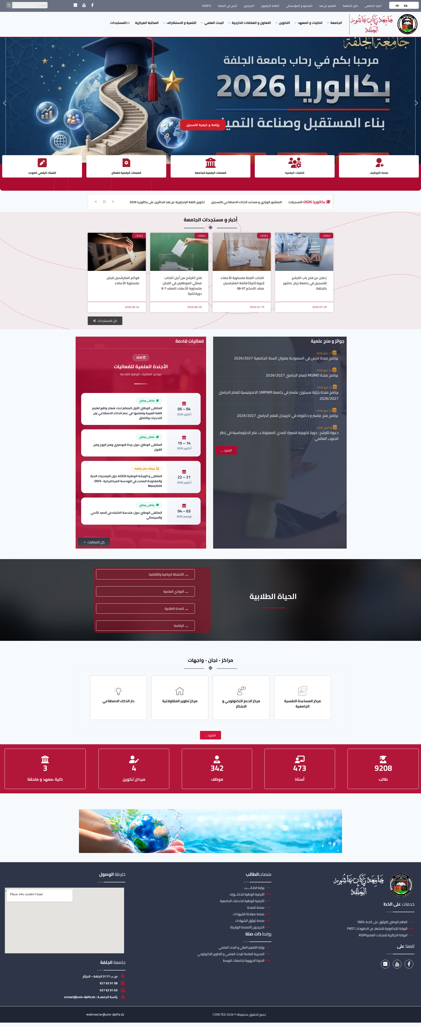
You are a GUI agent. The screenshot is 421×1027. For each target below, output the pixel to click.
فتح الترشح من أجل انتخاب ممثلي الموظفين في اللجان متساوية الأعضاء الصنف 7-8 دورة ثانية (181, 286)
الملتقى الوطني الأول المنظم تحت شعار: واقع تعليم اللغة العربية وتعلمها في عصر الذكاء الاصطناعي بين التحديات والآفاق (127, 413)
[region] (210, 103)
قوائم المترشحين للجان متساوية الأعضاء (123, 280)
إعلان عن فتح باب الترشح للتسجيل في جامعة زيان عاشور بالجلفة (305, 283)
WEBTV (206, 5)
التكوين (284, 23)
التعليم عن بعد (327, 5)
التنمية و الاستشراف (181, 23)
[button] (4, 103)
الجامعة (336, 23)
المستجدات (118, 23)
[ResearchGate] (75, 6)
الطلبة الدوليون (270, 5)
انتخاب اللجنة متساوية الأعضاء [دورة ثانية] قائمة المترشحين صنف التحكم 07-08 (242, 283)
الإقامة (179, 625)
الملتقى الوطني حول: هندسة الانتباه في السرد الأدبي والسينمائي (126, 515)
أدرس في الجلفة (227, 5)
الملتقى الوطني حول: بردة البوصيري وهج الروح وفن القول (127, 447)
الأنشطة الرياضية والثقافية (166, 574)
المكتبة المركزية (147, 23)
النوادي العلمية (173, 591)
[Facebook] (92, 6)
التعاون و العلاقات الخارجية (251, 23)
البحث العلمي (214, 23)
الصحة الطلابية (174, 608)
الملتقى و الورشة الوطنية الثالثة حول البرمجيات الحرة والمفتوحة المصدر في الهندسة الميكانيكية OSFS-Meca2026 (126, 481)
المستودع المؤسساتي (299, 5)
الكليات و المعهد (310, 23)
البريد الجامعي (373, 5)
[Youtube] (84, 6)
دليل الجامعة (350, 5)
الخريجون (249, 5)
